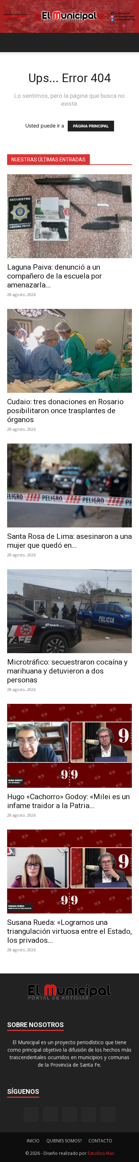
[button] (12, 42)
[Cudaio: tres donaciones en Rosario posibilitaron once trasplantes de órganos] (69, 351)
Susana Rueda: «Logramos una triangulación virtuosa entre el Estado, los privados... (69, 931)
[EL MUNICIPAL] (69, 16)
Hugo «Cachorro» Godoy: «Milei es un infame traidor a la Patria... (68, 801)
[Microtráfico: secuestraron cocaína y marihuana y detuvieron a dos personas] (69, 611)
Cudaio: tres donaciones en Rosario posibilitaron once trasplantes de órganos (65, 410)
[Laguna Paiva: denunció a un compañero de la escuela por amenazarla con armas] (69, 216)
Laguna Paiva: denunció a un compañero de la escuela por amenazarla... (54, 276)
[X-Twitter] (89, 1114)
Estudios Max (101, 1153)
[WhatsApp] (108, 1114)
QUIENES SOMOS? (64, 1141)
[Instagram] (50, 1114)
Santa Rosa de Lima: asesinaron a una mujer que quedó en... (69, 541)
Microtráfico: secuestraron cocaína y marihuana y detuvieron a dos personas (67, 671)
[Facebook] (31, 1114)
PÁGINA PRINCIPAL (91, 126)
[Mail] (69, 1114)
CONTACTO (100, 1141)
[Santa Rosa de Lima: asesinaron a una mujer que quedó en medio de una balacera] (69, 485)
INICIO (33, 1141)
